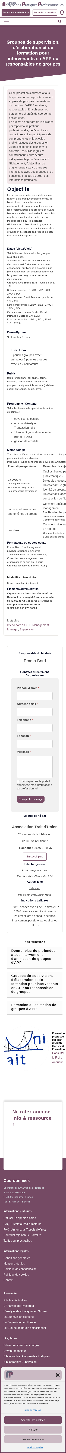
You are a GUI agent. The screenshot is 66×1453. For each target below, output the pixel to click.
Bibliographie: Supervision (20, 1361)
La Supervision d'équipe (19, 1316)
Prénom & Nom (28, 688)
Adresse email (27, 703)
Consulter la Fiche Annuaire (58, 1057)
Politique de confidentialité (20, 1269)
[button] (58, 1375)
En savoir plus (35, 856)
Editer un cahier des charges (21, 1345)
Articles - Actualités (15, 1300)
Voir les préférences (33, 1439)
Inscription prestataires (45, 12)
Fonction (24, 735)
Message (24, 751)
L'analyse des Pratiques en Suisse (25, 1311)
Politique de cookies (16, 1274)
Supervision (27, 629)
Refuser (33, 1429)
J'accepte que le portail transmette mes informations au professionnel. (34, 785)
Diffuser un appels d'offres (20, 1218)
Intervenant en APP (19, 625)
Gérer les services (32, 1410)
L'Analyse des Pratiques (19, 1305)
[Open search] (59, 21)
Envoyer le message (31, 799)
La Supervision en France (20, 1322)
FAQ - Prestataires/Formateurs (22, 1223)
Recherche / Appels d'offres (16, 12)
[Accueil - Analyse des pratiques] (33, 4)
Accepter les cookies (33, 1419)
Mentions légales (35, 1447)
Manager (12, 629)
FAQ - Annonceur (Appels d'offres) (25, 1229)
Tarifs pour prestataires (18, 1240)
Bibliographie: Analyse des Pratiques (27, 1356)
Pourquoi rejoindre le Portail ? (22, 1235)
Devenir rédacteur (15, 1350)
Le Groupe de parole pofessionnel (25, 1327)
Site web (34, 888)
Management (40, 625)
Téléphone (25, 719)
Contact (8, 1280)
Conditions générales (17, 1257)
